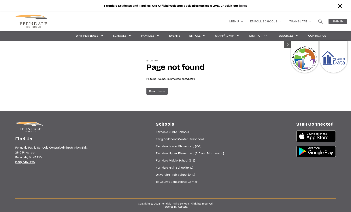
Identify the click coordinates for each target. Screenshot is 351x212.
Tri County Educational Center (176, 182)
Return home (157, 91)
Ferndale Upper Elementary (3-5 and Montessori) (190, 153)
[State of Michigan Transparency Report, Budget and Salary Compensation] (304, 57)
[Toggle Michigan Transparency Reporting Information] (287, 44)
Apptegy (183, 206)
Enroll (256, 21)
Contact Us (317, 35)
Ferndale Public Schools (172, 132)
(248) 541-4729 (25, 162)
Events (174, 35)
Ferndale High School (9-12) (174, 167)
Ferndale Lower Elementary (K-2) (178, 146)
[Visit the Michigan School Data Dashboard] (333, 57)
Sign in (338, 21)
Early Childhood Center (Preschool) (180, 139)
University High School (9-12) (175, 174)
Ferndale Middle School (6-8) (175, 160)
